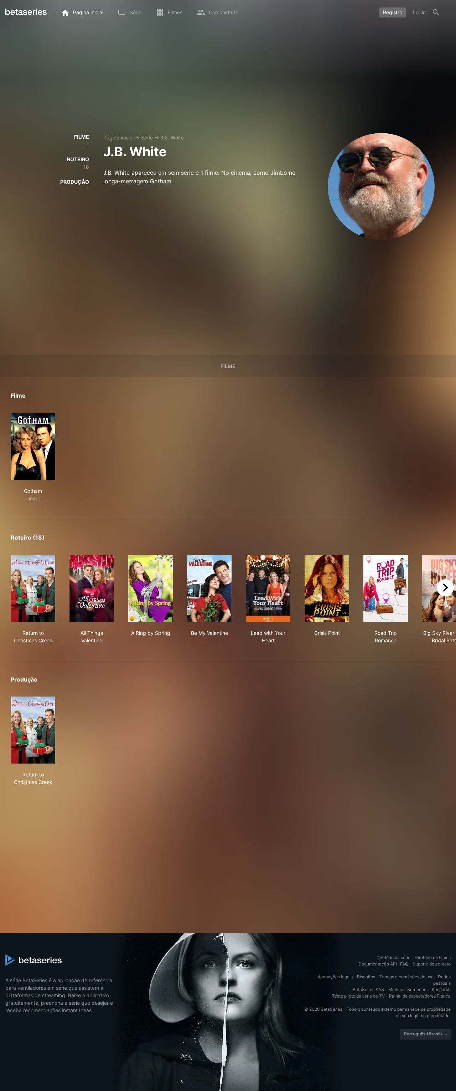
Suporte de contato (432, 964)
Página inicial (118, 137)
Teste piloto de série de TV (358, 996)
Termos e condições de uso (406, 976)
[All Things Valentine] (91, 588)
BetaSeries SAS (368, 989)
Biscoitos (366, 976)
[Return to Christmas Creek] (33, 588)
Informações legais (334, 976)
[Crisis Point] (327, 588)
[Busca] (436, 12)
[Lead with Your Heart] (268, 588)
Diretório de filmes (433, 957)
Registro (392, 12)
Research (441, 989)
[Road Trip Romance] (385, 588)
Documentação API (377, 964)
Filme (228, 366)
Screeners (417, 989)
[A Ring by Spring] (150, 588)
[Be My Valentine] (209, 588)
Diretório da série (393, 957)
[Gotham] (33, 446)
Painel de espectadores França (420, 996)
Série (147, 137)
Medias (395, 989)
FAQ (404, 964)
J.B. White (172, 137)
